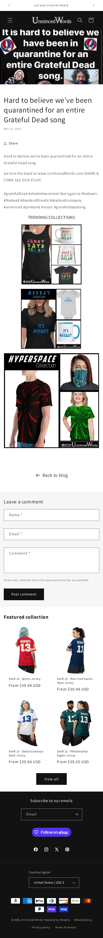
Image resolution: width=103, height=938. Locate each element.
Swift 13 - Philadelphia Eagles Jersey (72, 753)
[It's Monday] (51, 349)
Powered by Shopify (57, 919)
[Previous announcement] (9, 5)
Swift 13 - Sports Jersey (24, 679)
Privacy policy (41, 927)
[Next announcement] (93, 5)
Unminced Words (32, 919)
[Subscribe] (76, 814)
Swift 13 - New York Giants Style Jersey (75, 681)
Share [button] (13, 143)
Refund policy (83, 920)
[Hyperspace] (51, 400)
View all (51, 779)
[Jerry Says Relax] (51, 285)
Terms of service (65, 927)
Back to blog (55, 475)
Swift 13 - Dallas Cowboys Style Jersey (26, 753)
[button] (10, 20)
